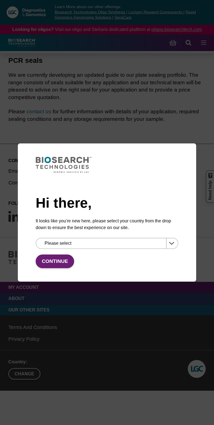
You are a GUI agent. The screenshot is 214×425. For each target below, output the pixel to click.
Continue (55, 261)
